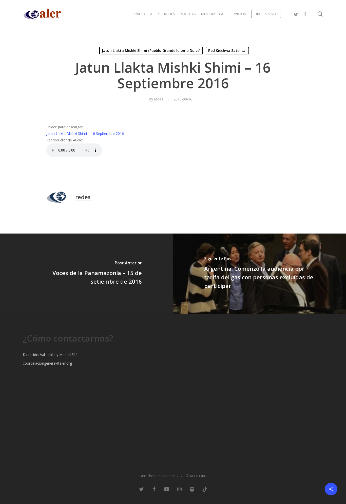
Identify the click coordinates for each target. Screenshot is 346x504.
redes (158, 99)
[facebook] (305, 14)
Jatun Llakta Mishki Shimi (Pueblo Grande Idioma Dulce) (151, 50)
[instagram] (179, 489)
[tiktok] (204, 489)
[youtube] (166, 489)
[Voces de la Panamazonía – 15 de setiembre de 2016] (86, 274)
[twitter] (295, 14)
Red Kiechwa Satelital (227, 50)
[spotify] (192, 489)
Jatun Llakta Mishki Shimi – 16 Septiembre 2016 (85, 133)
